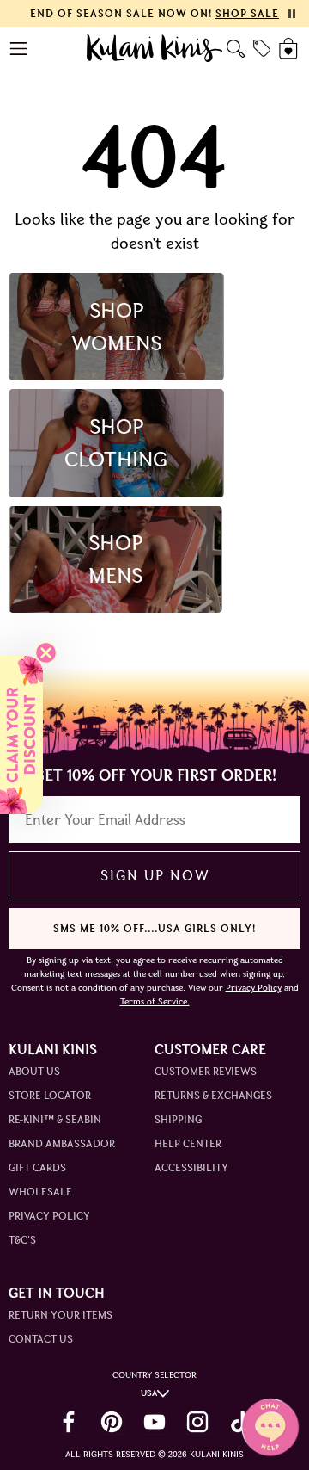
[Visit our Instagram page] (197, 1422)
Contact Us (41, 1338)
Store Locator (50, 1095)
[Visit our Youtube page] (154, 1422)
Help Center (187, 1143)
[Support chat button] (270, 1427)
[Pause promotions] (291, 13)
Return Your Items (60, 1314)
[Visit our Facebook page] (69, 1422)
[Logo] (155, 48)
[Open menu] (19, 48)
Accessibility (191, 1167)
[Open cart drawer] (289, 48)
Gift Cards (37, 1167)
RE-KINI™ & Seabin (55, 1119)
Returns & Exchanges (213, 1095)
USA (149, 1393)
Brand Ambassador (62, 1143)
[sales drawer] (261, 48)
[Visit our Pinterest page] (111, 1422)
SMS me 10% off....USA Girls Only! (154, 928)
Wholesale (40, 1191)
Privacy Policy (49, 1215)
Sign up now (154, 875)
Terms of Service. (155, 1001)
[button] (21, 735)
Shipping (178, 1119)
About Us (34, 1071)
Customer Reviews (205, 1071)
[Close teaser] (46, 653)
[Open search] (236, 49)
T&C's (22, 1239)
